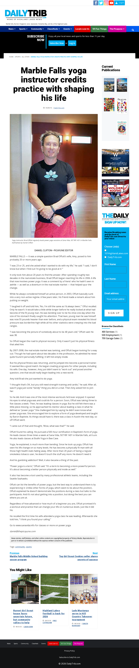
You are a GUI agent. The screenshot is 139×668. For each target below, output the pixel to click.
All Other (25, 57)
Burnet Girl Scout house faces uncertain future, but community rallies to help (23, 616)
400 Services (108, 331)
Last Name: (110, 278)
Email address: (112, 293)
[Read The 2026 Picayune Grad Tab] (122, 106)
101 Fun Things (99, 29)
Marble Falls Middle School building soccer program (29, 556)
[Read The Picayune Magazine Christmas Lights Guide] (122, 127)
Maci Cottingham (50, 622)
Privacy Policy (69, 651)
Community (36, 29)
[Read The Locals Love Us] (109, 104)
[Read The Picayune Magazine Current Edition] (109, 85)
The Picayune (116, 29)
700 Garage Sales (110, 338)
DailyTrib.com (59, 108)
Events (67, 29)
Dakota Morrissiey (80, 625)
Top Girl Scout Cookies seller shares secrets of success (78, 556)
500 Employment (110, 335)
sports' (29, 546)
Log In (72, 43)
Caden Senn (28, 627)
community (20, 546)
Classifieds (52, 29)
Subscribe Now (57, 43)
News (11, 29)
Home (11, 57)
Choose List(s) (112, 246)
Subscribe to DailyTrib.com (69, 657)
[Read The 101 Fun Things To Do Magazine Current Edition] (122, 85)
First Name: (110, 264)
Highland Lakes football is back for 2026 (54, 613)
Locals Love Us (82, 29)
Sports (22, 29)
